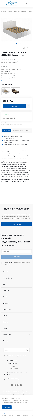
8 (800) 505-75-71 (12, 360)
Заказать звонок (12, 363)
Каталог (5, 272)
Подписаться (16, 256)
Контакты (6, 322)
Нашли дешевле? (10, 117)
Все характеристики (6, 80)
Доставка (6, 303)
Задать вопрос (16, 224)
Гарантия (6, 290)
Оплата (5, 297)
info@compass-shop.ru (14, 379)
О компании (7, 334)
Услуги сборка (7, 278)
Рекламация (7, 309)
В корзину (14, 106)
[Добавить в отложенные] (27, 48)
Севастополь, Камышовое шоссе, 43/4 (17, 374)
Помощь (5, 341)
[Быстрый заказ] (28, 106)
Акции (5, 315)
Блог (4, 284)
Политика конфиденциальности (16, 356)
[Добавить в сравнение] (24, 48)
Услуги (5, 328)
